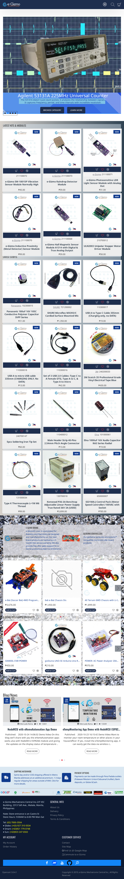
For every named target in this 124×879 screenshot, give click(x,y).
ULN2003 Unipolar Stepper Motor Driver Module (102, 247)
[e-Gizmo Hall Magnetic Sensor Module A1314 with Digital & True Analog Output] (62, 212)
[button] (118, 68)
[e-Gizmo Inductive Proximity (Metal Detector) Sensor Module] (21, 212)
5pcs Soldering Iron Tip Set (22, 441)
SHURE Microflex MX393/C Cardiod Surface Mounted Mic (62, 314)
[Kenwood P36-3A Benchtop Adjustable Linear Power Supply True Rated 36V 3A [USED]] (62, 469)
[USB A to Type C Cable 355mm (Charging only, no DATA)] (102, 279)
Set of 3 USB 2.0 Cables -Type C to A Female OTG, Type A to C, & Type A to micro (62, 378)
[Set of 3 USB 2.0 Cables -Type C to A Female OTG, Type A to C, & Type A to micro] (62, 343)
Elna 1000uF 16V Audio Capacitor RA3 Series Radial (102, 442)
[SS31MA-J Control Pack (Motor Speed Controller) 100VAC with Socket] (102, 469)
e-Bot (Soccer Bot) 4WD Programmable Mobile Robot (22, 600)
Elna (97, 434)
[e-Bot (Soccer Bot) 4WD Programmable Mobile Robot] (22, 579)
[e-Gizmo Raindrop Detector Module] (62, 148)
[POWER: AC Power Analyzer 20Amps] (102, 640)
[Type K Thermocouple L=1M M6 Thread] (21, 469)
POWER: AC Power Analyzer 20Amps (102, 661)
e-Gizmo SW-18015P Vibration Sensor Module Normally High (21, 183)
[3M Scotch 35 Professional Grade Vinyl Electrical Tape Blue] (102, 343)
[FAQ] (77, 863)
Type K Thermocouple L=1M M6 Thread (21, 505)
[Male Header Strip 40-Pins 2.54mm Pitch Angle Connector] (62, 408)
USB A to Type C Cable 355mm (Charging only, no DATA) (102, 314)
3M (96, 371)
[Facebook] (47, 863)
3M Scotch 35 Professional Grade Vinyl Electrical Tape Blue (102, 379)
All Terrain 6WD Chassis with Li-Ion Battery (102, 600)
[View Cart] (120, 4)
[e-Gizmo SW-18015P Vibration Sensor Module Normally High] (21, 148)
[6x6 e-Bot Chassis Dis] (62, 579)
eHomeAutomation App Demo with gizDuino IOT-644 (32, 729)
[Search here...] (112, 4)
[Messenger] (54, 863)
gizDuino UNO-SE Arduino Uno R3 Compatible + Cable (62, 661)
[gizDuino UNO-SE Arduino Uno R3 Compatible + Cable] (62, 640)
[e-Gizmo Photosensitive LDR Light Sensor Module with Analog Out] (102, 148)
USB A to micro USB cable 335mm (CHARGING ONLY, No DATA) (21, 378)
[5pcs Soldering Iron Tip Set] (21, 408)
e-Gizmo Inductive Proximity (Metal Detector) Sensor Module (22, 247)
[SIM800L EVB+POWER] (22, 640)
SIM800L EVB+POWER (16, 661)
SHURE (56, 307)
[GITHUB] (70, 863)
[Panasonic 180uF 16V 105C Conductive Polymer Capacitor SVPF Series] (21, 279)
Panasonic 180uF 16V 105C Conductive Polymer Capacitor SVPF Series (22, 314)
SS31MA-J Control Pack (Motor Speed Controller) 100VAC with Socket (102, 504)
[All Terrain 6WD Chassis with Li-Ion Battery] (102, 579)
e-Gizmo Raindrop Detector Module (62, 183)
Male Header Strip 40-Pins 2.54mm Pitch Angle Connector (62, 442)
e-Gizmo (56, 175)
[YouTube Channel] (62, 863)
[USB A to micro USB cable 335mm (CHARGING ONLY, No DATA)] (21, 343)
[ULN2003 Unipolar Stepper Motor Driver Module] (102, 212)
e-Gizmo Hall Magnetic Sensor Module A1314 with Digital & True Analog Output (62, 247)
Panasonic (16, 305)
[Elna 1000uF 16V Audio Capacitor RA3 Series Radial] (102, 408)
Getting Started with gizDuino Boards (92, 729)
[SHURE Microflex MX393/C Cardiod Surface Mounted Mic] (62, 279)
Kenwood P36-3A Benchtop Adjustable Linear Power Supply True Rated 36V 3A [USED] (62, 504)
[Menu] (104, 4)
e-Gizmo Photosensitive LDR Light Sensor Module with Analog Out (102, 183)
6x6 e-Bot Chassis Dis (55, 600)
